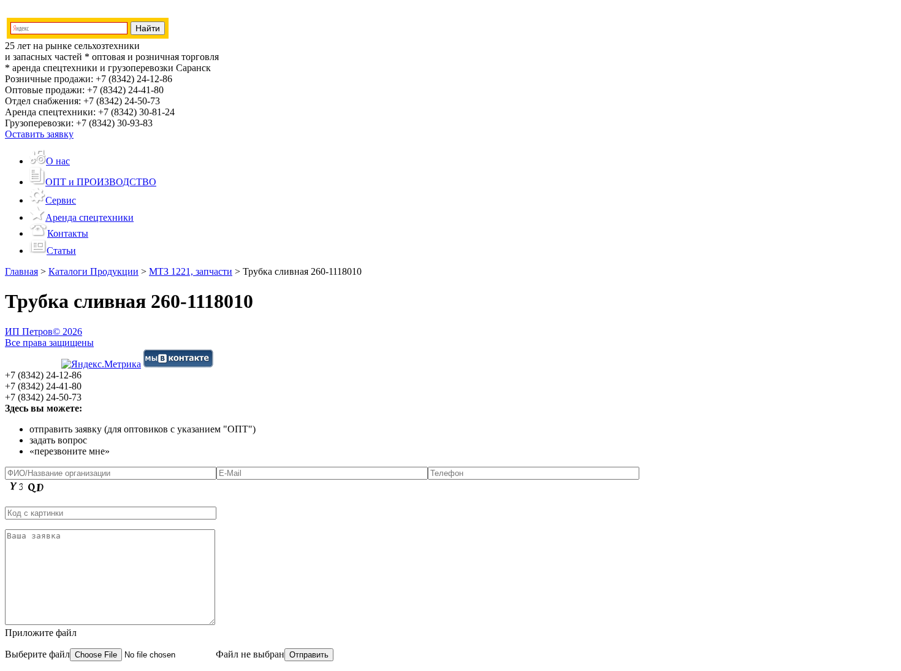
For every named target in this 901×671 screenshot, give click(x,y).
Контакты (67, 233)
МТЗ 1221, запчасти (190, 271)
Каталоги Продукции (93, 271)
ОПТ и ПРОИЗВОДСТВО (100, 182)
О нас (58, 161)
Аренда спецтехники (89, 217)
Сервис (60, 200)
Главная (21, 271)
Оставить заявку (39, 134)
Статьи (61, 250)
